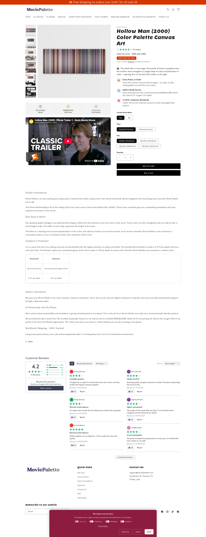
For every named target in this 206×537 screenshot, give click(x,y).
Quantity (120, 152)
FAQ (79, 494)
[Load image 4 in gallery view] (31, 67)
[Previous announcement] (26, 2)
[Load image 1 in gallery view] (31, 30)
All (72, 363)
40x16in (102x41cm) (127, 146)
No (129, 118)
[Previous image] (41, 61)
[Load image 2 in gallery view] (31, 42)
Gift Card (80, 473)
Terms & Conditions (85, 481)
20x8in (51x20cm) (126, 141)
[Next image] (106, 61)
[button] (167, 9)
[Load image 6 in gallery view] (31, 92)
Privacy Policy (103, 526)
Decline (138, 532)
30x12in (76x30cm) (148, 141)
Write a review (45, 388)
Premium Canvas (146, 129)
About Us (81, 485)
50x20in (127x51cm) (150, 146)
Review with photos (84, 363)
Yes (120, 118)
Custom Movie (83, 477)
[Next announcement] (179, 2)
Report (82, 391)
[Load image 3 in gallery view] (31, 55)
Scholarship (82, 498)
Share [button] (30, 341)
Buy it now (148, 173)
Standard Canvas (126, 129)
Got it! (149, 532)
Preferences (125, 532)
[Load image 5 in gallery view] (31, 79)
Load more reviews (125, 457)
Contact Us (81, 489)
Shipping (131, 62)
